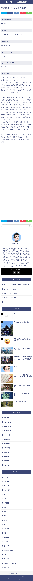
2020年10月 (7, 430)
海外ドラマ (7, 546)
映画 (5, 533)
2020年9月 (7, 435)
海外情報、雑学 (8, 550)
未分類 (6, 541)
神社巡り (6, 559)
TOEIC (6, 477)
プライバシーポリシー (13, 576)
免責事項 (23, 576)
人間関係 (6, 503)
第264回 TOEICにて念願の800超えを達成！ (17, 284)
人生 (5, 498)
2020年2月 (7, 465)
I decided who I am (10, 302)
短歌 (5, 554)
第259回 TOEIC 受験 (10, 289)
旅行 (5, 524)
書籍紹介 (6, 537)
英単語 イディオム (10, 563)
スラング (6, 485)
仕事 (5, 507)
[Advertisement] (16, 164)
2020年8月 (7, 439)
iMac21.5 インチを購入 (10, 293)
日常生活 (6, 528)
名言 (5, 516)
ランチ (6, 494)
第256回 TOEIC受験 (10, 297)
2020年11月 (7, 426)
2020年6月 (7, 448)
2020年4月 (7, 456)
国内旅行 (6, 520)
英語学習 (6, 567)
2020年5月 (7, 452)
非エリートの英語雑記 (16, 2)
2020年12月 (7, 422)
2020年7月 (7, 443)
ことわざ (6, 481)
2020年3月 (7, 461)
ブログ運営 (7, 490)
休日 (5, 511)
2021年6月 (7, 418)
